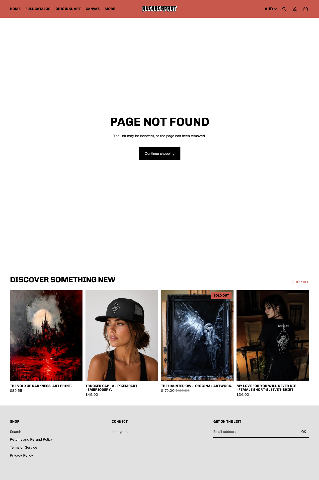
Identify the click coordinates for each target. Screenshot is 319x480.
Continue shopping (159, 153)
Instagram (120, 431)
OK (303, 431)
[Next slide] (75, 335)
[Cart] (305, 8)
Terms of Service (23, 447)
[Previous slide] (17, 335)
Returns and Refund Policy (31, 439)
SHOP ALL (300, 282)
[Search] (284, 8)
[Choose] (74, 373)
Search (15, 431)
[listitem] (110, 9)
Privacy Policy (21, 455)
